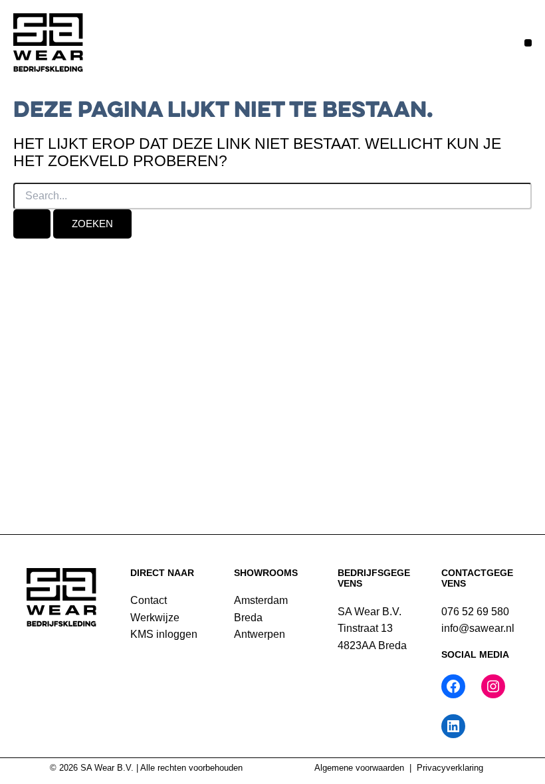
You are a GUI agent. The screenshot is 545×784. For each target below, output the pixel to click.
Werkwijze (154, 617)
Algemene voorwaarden (359, 768)
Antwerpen (259, 634)
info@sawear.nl (477, 628)
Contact (148, 600)
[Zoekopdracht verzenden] (32, 224)
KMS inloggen (163, 634)
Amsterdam (261, 600)
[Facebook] (453, 686)
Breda (248, 617)
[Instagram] (493, 686)
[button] (528, 43)
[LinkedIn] (453, 726)
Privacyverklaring (450, 768)
